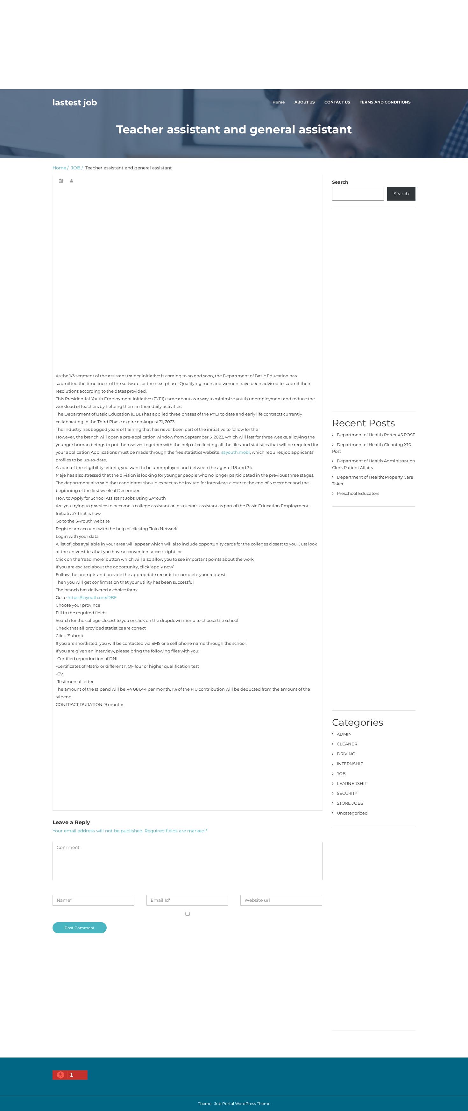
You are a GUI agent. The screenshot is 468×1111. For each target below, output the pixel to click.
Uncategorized (352, 812)
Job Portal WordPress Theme (242, 1103)
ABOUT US (304, 102)
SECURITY (347, 793)
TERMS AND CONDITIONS (385, 102)
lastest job (75, 102)
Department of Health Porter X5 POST (376, 434)
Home (279, 102)
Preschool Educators (358, 493)
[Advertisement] (191, 44)
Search (340, 182)
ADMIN (344, 734)
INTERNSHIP (350, 763)
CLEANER (347, 743)
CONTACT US (337, 102)
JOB (76, 168)
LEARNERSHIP (352, 783)
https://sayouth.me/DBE (92, 597)
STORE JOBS (350, 803)
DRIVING (346, 753)
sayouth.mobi (235, 452)
